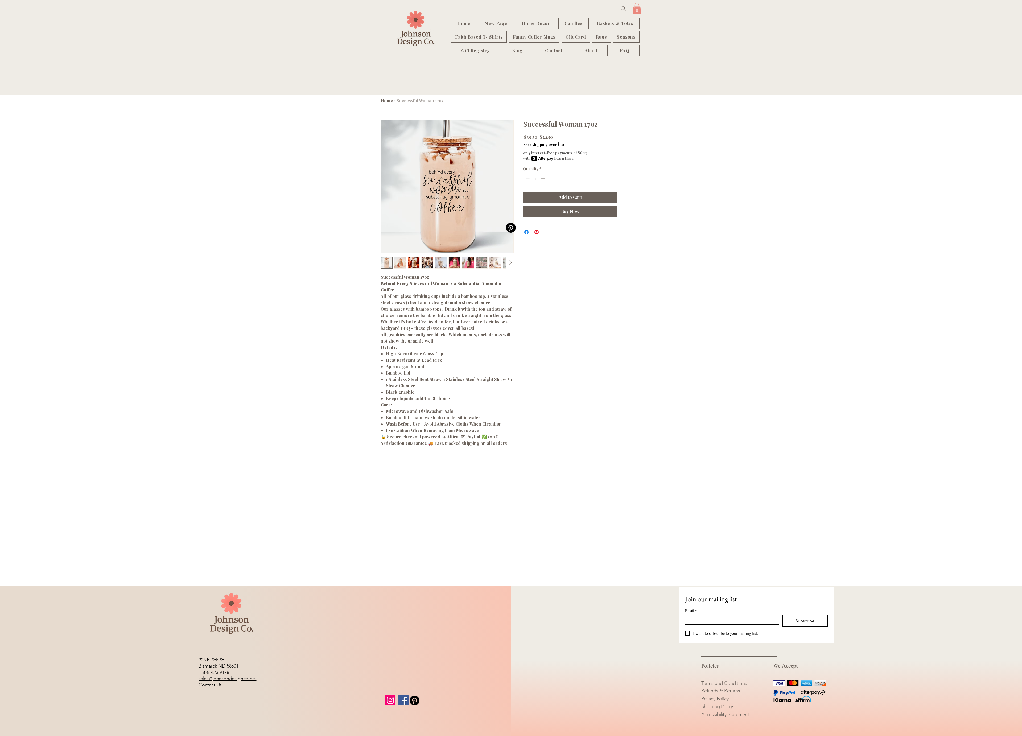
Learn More (564, 158)
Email (691, 610)
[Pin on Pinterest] (536, 232)
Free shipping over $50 (543, 144)
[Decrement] (527, 178)
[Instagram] (390, 700)
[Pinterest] (511, 228)
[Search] (623, 8)
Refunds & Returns (720, 691)
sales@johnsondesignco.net (228, 678)
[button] (636, 8)
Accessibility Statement (725, 714)
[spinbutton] (535, 178)
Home (387, 100)
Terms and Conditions (724, 683)
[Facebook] (403, 700)
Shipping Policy (717, 706)
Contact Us (210, 685)
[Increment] (543, 178)
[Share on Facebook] (526, 232)
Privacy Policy (714, 699)
